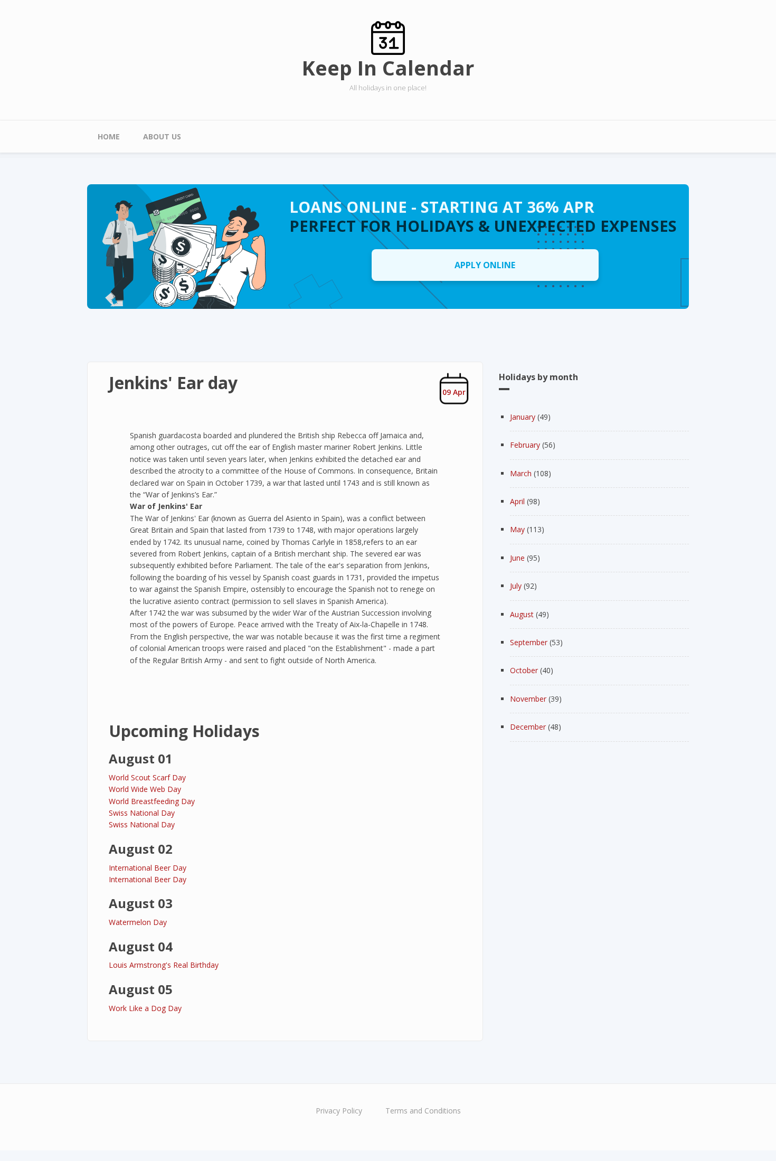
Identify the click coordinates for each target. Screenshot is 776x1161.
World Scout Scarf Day (147, 777)
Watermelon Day (138, 922)
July (516, 586)
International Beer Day (147, 868)
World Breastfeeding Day (152, 801)
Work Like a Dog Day (145, 1008)
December (528, 727)
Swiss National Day (142, 813)
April (517, 501)
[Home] (388, 37)
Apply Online (485, 265)
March (521, 473)
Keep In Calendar (388, 68)
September (528, 642)
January (522, 417)
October (524, 670)
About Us (162, 136)
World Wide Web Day (145, 789)
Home (109, 136)
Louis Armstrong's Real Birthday (164, 965)
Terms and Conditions (423, 1111)
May (517, 529)
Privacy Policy (339, 1111)
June (517, 558)
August (522, 614)
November (528, 699)
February (525, 445)
